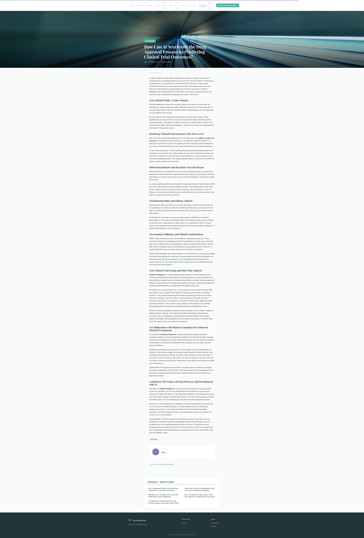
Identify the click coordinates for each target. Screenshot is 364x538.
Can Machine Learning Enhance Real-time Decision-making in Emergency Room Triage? (163, 502)
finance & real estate (164, 5)
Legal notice (214, 523)
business (150, 5)
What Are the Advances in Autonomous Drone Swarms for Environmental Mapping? (200, 489)
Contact (213, 526)
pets (188, 5)
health (171, 5)
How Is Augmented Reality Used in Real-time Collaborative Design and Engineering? (163, 489)
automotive (141, 5)
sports (194, 5)
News (183, 5)
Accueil (151, 72)
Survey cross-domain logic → (227, 5)
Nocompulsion (139, 520)
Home (133, 5)
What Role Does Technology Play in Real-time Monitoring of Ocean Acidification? (163, 496)
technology (202, 5)
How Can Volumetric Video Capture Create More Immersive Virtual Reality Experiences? (200, 496)
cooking (157, 5)
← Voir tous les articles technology (161, 464)
